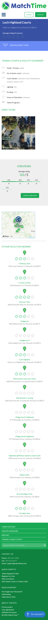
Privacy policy (7, 607)
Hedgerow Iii (25, 340)
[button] (35, 614)
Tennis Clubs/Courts (12, 539)
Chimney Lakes (24, 263)
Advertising (6, 594)
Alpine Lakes (24, 475)
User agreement (8, 610)
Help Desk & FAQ (8, 597)
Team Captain (8, 527)
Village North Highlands (24, 417)
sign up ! (40, 15)
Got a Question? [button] (37, 614)
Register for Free (8, 576)
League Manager (10, 531)
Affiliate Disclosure (9, 612)
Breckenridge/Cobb (24, 494)
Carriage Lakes (24, 513)
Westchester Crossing (24, 398)
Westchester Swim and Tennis (24, 379)
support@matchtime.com (17, 563)
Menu (4, 14)
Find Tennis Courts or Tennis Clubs (15, 581)
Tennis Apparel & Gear (10, 573)
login (28, 15)
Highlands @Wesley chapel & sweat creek (25, 455)
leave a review (30, 195)
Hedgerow (24, 321)
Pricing (5, 535)
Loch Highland (24, 359)
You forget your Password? (12, 591)
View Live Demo (8, 579)
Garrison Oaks (24, 302)
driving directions (19, 45)
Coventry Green (24, 283)
